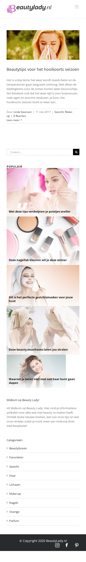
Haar (12, 476)
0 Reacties (19, 116)
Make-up (15, 494)
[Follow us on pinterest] (77, 545)
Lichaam (14, 485)
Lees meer (13, 120)
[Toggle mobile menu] (77, 6)
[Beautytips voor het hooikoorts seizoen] (43, 45)
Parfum (14, 521)
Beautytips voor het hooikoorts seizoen (43, 69)
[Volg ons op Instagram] (57, 545)
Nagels (13, 503)
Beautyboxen (18, 448)
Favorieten (16, 457)
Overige (14, 512)
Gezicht (59, 112)
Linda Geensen (22, 112)
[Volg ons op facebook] (67, 545)
